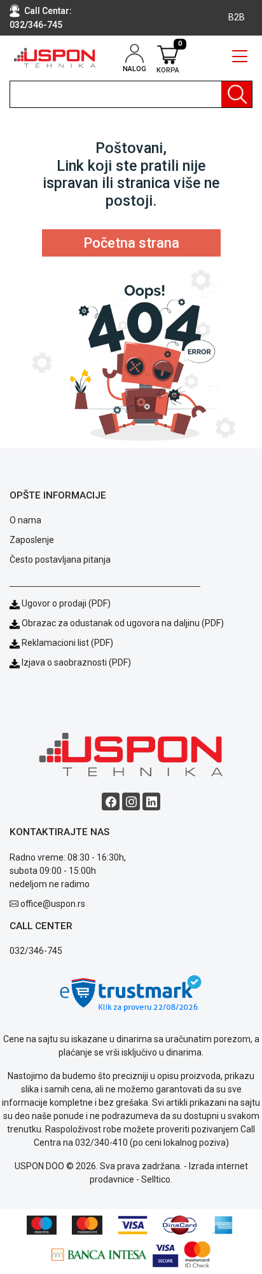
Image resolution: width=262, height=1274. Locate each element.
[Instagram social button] (131, 801)
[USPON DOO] (55, 57)
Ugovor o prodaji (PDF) (65, 603)
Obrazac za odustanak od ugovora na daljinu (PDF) (123, 623)
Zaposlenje (32, 540)
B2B (236, 17)
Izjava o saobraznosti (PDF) (76, 662)
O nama (25, 520)
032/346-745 (36, 25)
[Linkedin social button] (151, 801)
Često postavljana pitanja (60, 559)
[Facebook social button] (111, 801)
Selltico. (156, 1179)
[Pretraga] (236, 94)
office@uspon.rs (52, 904)
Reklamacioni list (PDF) (66, 643)
